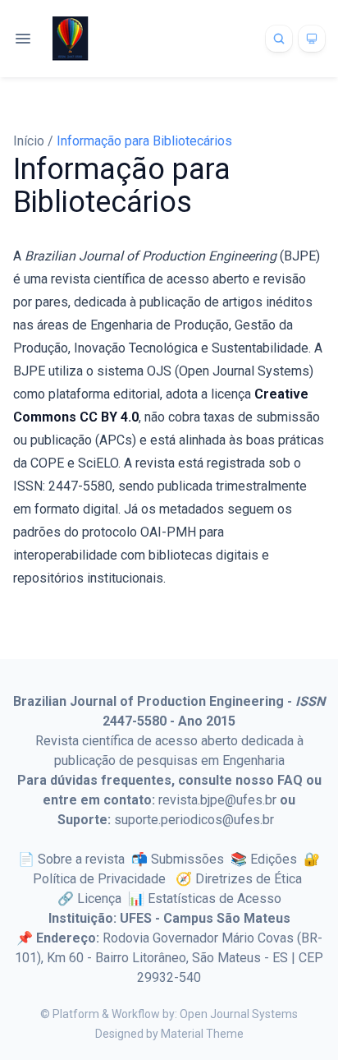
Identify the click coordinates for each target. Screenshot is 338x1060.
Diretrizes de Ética (248, 879)
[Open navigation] (23, 38)
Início (30, 141)
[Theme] (312, 38)
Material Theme (202, 1033)
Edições (273, 859)
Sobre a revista (81, 859)
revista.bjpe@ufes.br (217, 800)
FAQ (290, 780)
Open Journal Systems (239, 1014)
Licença (99, 898)
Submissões (187, 859)
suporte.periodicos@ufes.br (194, 819)
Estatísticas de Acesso (214, 898)
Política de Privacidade (101, 879)
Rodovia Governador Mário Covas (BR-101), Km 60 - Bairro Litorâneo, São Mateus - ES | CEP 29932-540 (169, 957)
